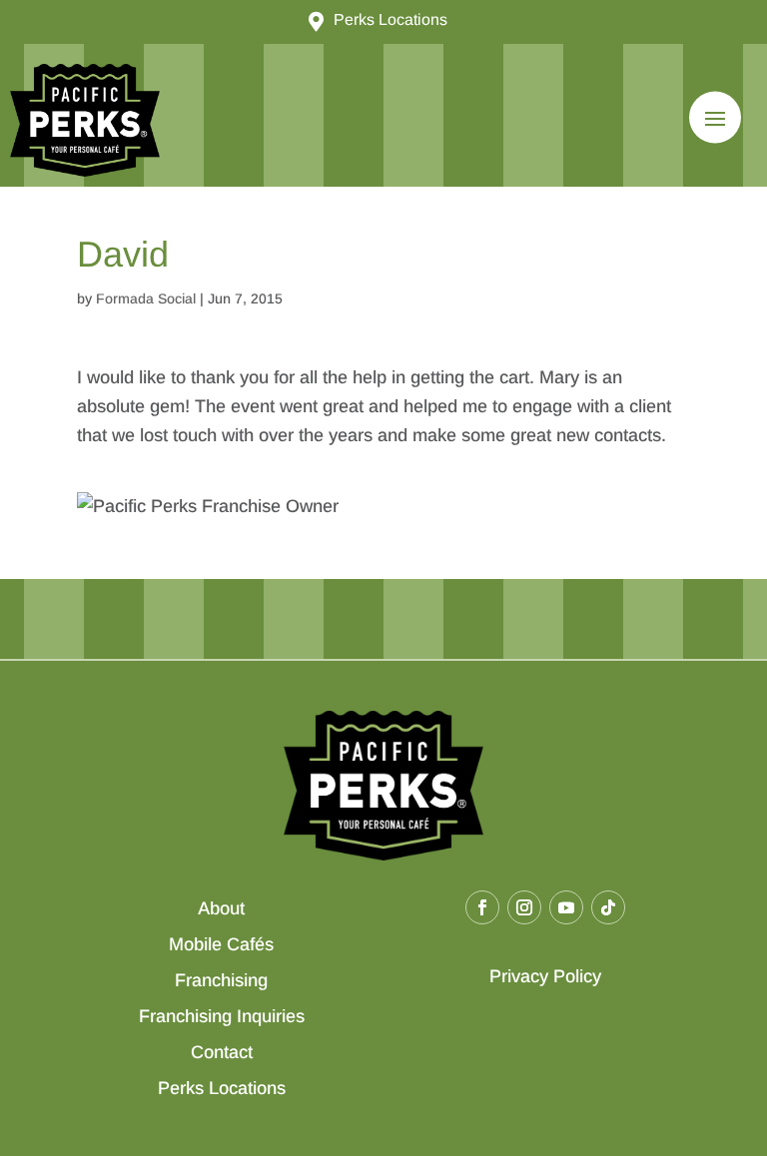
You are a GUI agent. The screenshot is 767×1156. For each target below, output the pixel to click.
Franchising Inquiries (222, 1016)
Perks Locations (222, 1088)
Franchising (221, 980)
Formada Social (146, 298)
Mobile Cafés (221, 944)
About (221, 908)
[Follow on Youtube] (566, 907)
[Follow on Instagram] (524, 907)
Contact (222, 1052)
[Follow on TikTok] (608, 907)
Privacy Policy (545, 976)
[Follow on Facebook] (482, 907)
